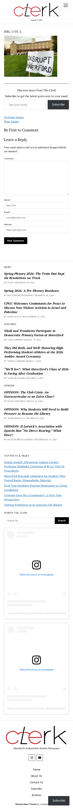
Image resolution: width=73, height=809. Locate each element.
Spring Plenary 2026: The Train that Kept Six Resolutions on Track (34, 275)
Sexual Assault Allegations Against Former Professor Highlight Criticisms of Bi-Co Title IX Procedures (34, 466)
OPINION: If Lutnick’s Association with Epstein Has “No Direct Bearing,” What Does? (33, 430)
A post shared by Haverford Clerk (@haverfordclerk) (36, 613)
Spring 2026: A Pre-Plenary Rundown (31, 290)
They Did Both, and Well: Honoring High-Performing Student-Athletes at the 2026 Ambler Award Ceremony (34, 352)
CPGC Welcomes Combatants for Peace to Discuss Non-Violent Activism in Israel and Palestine (35, 307)
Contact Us (36, 782)
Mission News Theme (25, 804)
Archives (36, 795)
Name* (7, 200)
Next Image (11, 121)
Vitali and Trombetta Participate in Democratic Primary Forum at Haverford (33, 333)
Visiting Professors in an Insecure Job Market (33, 505)
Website (8, 224)
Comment (9, 158)
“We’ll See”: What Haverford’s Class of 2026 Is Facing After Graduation (36, 371)
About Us (36, 776)
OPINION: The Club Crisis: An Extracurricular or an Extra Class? (29, 394)
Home (36, 769)
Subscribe (58, 104)
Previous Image (14, 117)
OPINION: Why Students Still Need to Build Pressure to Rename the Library (36, 411)
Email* (7, 212)
